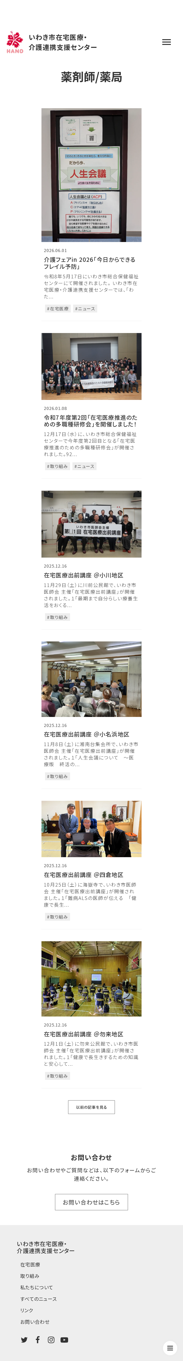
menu (166, 42)
